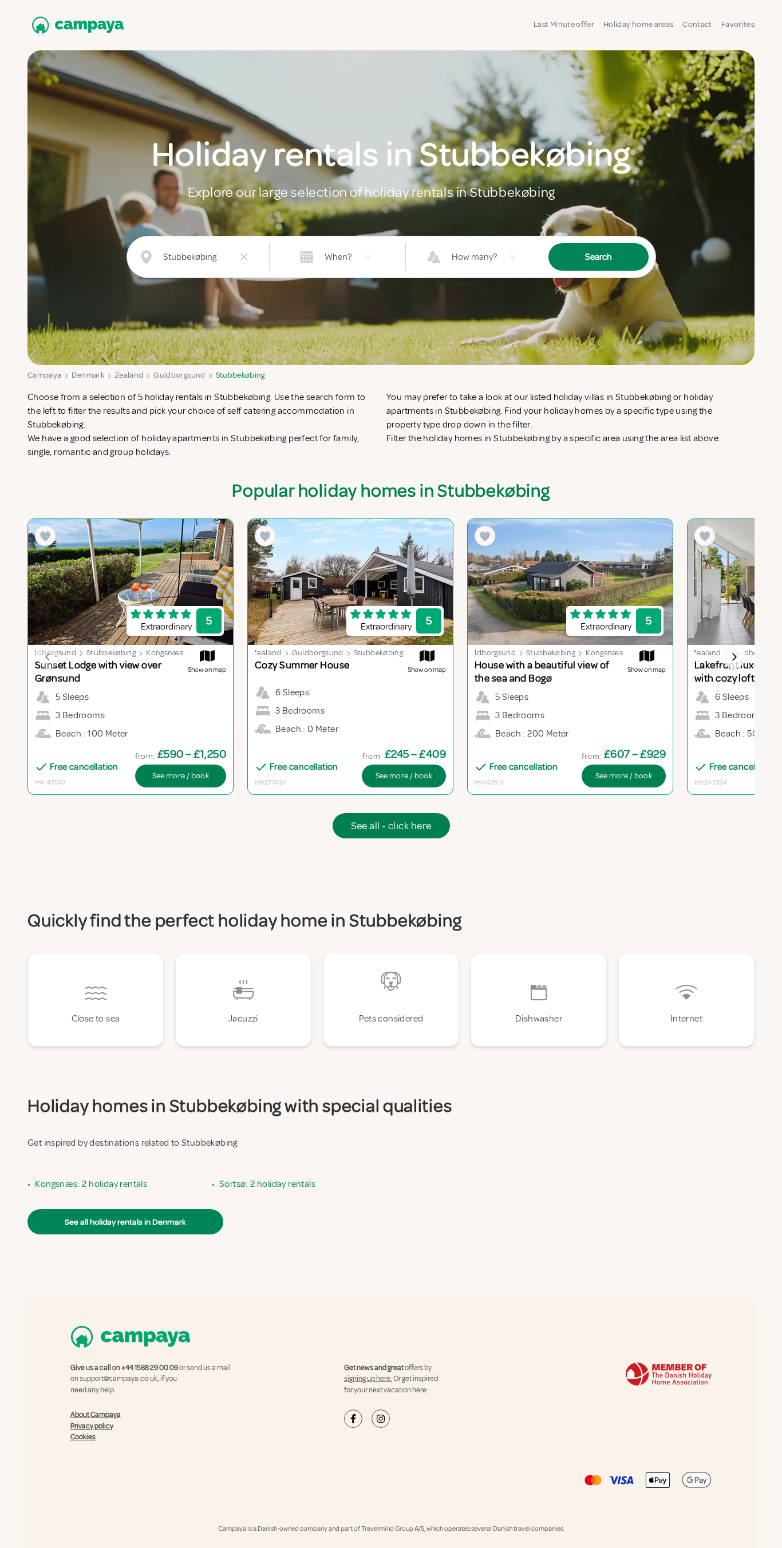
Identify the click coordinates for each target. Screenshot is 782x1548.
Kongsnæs (164, 653)
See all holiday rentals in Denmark (125, 1222)
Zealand (128, 375)
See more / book (180, 776)
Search (598, 257)
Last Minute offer (564, 24)
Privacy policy (91, 1426)
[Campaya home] (75, 24)
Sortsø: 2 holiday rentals (267, 1184)
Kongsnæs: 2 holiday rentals (91, 1184)
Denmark (88, 375)
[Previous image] (48, 657)
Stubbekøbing (240, 375)
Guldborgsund (179, 375)
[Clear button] (244, 257)
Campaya (44, 375)
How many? (474, 257)
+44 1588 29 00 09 (149, 1367)
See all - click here (391, 825)
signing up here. (368, 1378)
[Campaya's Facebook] (353, 1419)
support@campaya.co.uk (118, 1378)
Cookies (83, 1437)
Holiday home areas (638, 24)
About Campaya (95, 1414)
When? (338, 257)
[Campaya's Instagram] (381, 1419)
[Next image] (733, 657)
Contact (697, 24)
